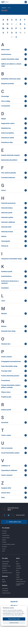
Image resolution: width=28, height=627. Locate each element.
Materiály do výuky (6, 566)
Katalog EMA (5, 563)
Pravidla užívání (5, 535)
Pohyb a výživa (19, 579)
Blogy (3, 579)
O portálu (4, 533)
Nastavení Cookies (14, 622)
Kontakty (4, 542)
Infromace (4, 531)
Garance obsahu (6, 537)
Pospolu (18, 577)
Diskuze (18, 563)
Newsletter (4, 546)
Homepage (4, 7)
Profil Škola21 (5, 588)
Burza (17, 570)
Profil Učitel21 (5, 590)
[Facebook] (4, 515)
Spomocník (4, 570)
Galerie (17, 574)
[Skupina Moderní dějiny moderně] (13, 515)
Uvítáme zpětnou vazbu (15, 522)
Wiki (17, 561)
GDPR (3, 551)
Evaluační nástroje (6, 593)
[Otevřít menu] (26, 2)
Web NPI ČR (14, 601)
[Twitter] (8, 515)
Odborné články (5, 561)
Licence (4, 548)
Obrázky (18, 572)
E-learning (18, 566)
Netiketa (4, 540)
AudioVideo (18, 568)
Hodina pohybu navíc (20, 581)
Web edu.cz (14, 605)
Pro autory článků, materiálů (8, 544)
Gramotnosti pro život (7, 572)
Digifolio (4, 581)
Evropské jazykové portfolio (20, 584)
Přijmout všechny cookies (14, 619)
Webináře (4, 568)
